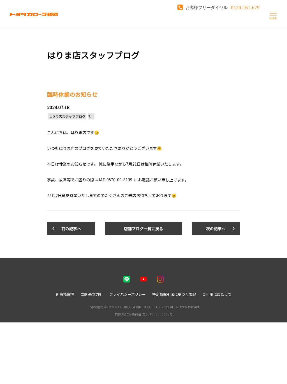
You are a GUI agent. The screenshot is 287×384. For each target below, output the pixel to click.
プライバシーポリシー (127, 294)
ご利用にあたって (216, 294)
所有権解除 (65, 294)
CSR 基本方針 (92, 294)
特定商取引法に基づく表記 (174, 294)
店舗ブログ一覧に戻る (143, 228)
